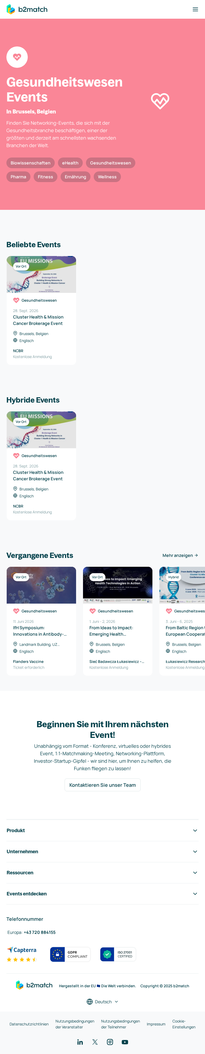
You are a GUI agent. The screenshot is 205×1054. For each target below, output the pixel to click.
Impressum (156, 1024)
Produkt (16, 830)
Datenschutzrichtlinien (29, 1024)
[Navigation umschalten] (195, 9)
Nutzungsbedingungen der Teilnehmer (120, 1023)
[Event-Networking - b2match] (27, 9)
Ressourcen (20, 873)
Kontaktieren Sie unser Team (102, 785)
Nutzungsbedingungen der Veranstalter (75, 1023)
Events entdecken (27, 894)
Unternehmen (22, 851)
